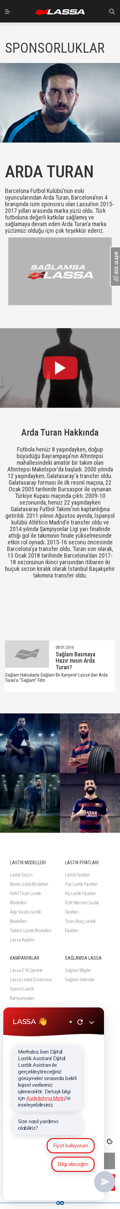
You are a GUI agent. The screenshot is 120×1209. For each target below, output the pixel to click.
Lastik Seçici (21, 874)
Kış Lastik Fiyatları (80, 893)
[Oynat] (60, 368)
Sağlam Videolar (80, 979)
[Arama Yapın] (112, 12)
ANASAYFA (60, 12)
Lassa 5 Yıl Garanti (26, 970)
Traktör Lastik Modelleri (30, 930)
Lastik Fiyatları (77, 874)
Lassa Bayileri (22, 939)
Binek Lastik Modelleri (29, 884)
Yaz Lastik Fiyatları (81, 884)
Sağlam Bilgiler (78, 970)
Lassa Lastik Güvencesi (31, 979)
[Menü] (7, 11)
